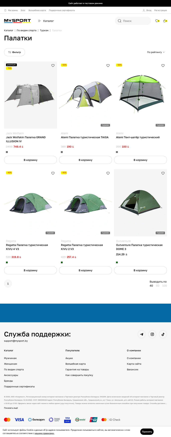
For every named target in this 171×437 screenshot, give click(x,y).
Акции (69, 358)
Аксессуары (11, 375)
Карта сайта (134, 363)
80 (157, 285)
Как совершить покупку (79, 375)
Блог (23, 10)
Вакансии (132, 369)
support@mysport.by (16, 340)
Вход (148, 10)
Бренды (8, 380)
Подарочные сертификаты (62, 10)
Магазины (13, 10)
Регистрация (160, 10)
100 (164, 285)
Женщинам (10, 363)
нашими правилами (44, 433)
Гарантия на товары (77, 369)
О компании (134, 358)
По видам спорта (14, 369)
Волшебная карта (37, 10)
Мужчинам (10, 358)
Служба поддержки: (37, 334)
